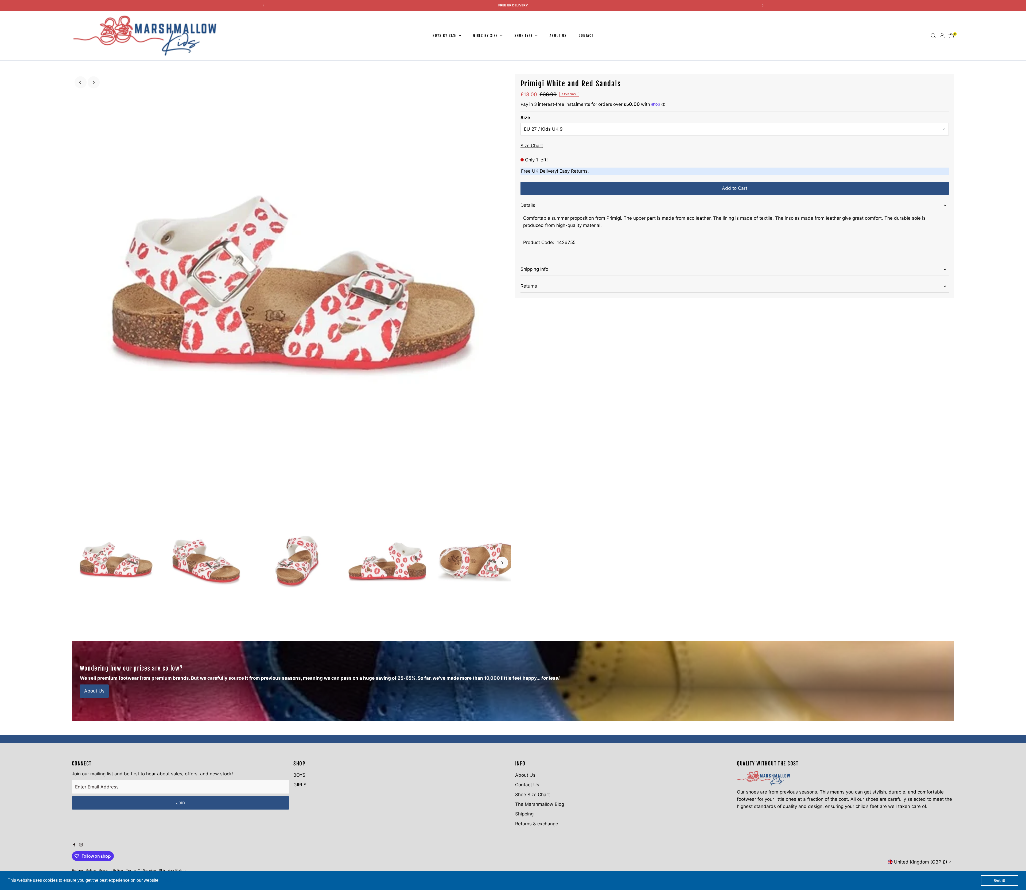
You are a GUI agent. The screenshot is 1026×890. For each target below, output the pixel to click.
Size (525, 117)
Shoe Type (524, 35)
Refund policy (84, 870)
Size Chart (531, 146)
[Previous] (81, 82)
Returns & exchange (536, 823)
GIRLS (299, 784)
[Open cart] (951, 35)
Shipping (524, 814)
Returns (528, 286)
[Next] (94, 82)
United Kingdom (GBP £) (920, 862)
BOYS (299, 775)
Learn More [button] (172, 880)
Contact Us (527, 784)
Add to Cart (734, 188)
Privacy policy (111, 870)
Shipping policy (172, 870)
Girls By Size (486, 35)
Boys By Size (445, 35)
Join (180, 802)
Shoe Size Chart (532, 794)
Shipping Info (534, 269)
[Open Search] (933, 35)
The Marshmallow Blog (539, 804)
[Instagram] (81, 844)
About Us (558, 35)
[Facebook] (74, 844)
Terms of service (141, 870)
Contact (586, 35)
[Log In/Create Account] (942, 35)
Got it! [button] (999, 880)
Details (527, 205)
